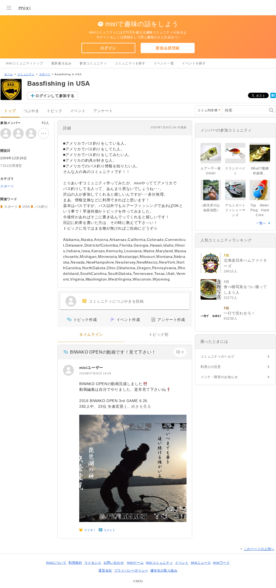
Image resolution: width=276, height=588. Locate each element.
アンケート (103, 111)
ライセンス (92, 563)
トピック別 (158, 335)
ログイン (108, 48)
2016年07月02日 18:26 (95, 373)
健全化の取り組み (164, 570)
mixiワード (221, 563)
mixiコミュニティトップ (24, 63)
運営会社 (105, 570)
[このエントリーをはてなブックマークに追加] (273, 97)
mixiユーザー (91, 367)
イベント (78, 111)
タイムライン (91, 335)
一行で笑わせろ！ (239, 313)
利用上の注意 (211, 367)
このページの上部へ (259, 549)
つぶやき (31, 111)
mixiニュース (201, 563)
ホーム (8, 74)
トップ (10, 111)
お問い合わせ (114, 563)
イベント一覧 (164, 63)
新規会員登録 (168, 48)
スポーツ (44, 74)
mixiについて (56, 563)
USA (26, 207)
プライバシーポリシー (131, 570)
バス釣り (41, 207)
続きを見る (141, 406)
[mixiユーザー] (68, 370)
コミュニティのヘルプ (217, 356)
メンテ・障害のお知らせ (219, 377)
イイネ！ (90, 530)
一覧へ (261, 223)
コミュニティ (25, 74)
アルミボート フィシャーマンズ (237, 210)
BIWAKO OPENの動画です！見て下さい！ (113, 352)
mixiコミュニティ (159, 563)
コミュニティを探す (130, 63)
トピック (54, 111)
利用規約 (75, 563)
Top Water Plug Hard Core (261, 210)
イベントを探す (194, 63)
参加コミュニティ (93, 63)
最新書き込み (61, 63)
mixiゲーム (135, 563)
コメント (109, 530)
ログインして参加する (55, 96)
